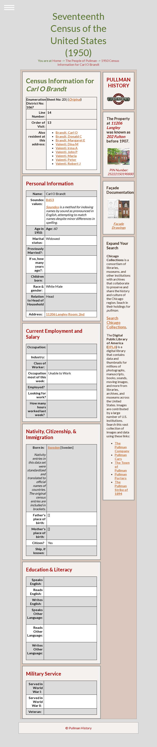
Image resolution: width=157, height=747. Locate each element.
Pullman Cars (121, 457)
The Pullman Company (122, 447)
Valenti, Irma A (66, 148)
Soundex (52, 207)
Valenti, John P (66, 152)
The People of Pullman (81, 60)
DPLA (112, 347)
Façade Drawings (119, 225)
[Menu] (9, 7)
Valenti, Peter (66, 159)
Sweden (54, 447)
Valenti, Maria (66, 156)
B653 (50, 200)
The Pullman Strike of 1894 (121, 487)
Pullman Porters (121, 476)
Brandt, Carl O (67, 132)
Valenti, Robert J (68, 163)
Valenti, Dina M (67, 144)
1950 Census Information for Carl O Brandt (88, 62)
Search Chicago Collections (116, 322)
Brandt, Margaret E (70, 140)
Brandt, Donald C (69, 136)
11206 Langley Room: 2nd (65, 314)
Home (56, 60)
